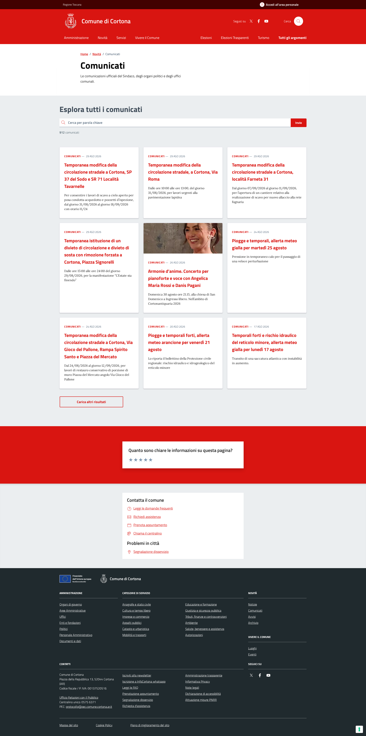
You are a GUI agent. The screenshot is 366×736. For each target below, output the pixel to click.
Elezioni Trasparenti (235, 37)
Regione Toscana (72, 4)
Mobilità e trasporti (134, 635)
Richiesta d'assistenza (136, 706)
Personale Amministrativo (75, 635)
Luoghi (252, 648)
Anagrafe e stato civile (136, 604)
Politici (63, 628)
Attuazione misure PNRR (201, 699)
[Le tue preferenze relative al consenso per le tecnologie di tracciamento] (359, 729)
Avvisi (252, 616)
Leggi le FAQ (130, 687)
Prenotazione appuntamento (140, 693)
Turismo (263, 37)
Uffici (62, 616)
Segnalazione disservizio (137, 699)
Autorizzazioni (194, 635)
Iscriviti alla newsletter (136, 675)
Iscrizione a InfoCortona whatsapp (143, 681)
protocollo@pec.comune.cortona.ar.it (89, 706)
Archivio (253, 622)
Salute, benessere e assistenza (204, 628)
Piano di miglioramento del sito (149, 725)
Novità (96, 54)
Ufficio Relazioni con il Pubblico (78, 697)
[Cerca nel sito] (298, 21)
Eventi (252, 654)
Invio (298, 122)
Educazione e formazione (201, 604)
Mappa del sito (68, 725)
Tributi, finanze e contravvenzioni (206, 616)
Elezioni (206, 37)
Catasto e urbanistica (135, 628)
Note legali (192, 687)
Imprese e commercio (135, 616)
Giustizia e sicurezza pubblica (203, 610)
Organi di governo (70, 604)
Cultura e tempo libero (136, 610)
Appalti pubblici (131, 622)
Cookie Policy (104, 725)
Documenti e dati (70, 641)
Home (84, 54)
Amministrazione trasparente (203, 675)
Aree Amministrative (72, 610)
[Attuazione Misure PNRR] (76, 579)
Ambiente (191, 622)
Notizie (252, 604)
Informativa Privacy (197, 681)
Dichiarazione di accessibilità (203, 693)
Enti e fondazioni (70, 622)
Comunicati (72, 156)
